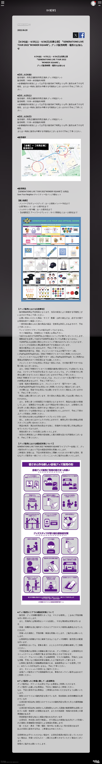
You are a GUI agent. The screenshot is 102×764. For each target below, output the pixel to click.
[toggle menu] (99, 2)
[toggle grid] (2, 2)
